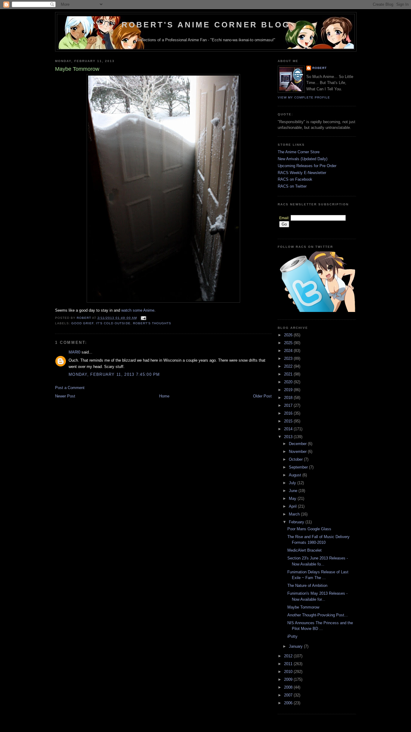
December (298, 443)
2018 (289, 397)
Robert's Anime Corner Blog (206, 24)
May (293, 498)
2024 (289, 350)
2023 (289, 358)
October (296, 459)
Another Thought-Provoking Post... (317, 615)
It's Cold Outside (113, 323)
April (293, 506)
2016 (289, 413)
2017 (289, 405)
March (295, 514)
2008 (289, 687)
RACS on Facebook (295, 179)
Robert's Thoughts (152, 323)
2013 (289, 437)
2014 (289, 429)
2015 (289, 421)
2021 (289, 374)
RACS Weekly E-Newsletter (302, 172)
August (295, 475)
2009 (289, 679)
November (298, 451)
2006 (289, 703)
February (297, 522)
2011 (289, 664)
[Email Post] (143, 317)
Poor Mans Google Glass (309, 529)
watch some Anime (137, 310)
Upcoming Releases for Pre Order (307, 166)
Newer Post (65, 396)
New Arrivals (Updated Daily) (302, 159)
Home (164, 396)
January (296, 646)
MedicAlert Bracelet (304, 550)
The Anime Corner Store (299, 152)
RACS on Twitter (292, 186)
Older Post (262, 396)
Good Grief (82, 323)
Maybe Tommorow (303, 607)
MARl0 (74, 352)
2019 (289, 390)
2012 (289, 656)
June (293, 490)
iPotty (292, 636)
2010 (289, 671)
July (293, 483)
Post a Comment (70, 387)
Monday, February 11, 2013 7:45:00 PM (114, 374)
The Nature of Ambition (307, 585)
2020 (289, 382)
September (299, 467)
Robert (319, 68)
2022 (289, 366)
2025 (289, 343)
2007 (289, 695)
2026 (289, 335)
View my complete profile (304, 97)
